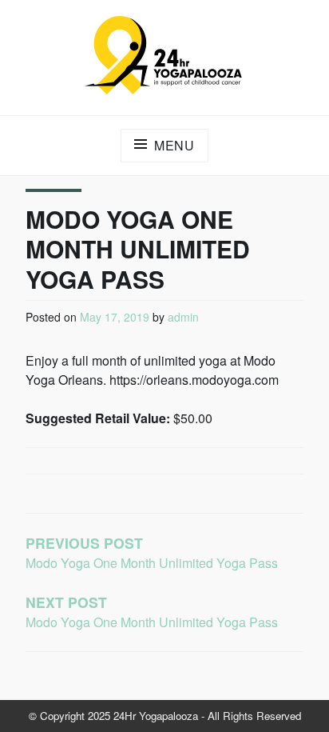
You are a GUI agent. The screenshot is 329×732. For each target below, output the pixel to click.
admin (183, 317)
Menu (174, 145)
